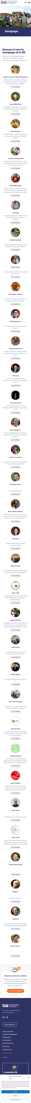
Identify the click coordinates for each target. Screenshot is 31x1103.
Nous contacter (9, 1024)
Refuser (15, 1095)
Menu (25, 2)
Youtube (7, 1017)
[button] (29, 1077)
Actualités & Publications (10, 1034)
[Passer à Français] (3, 1057)
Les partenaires (7, 1049)
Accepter (15, 1091)
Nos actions (6, 1046)
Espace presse (7, 1037)
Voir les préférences (15, 1099)
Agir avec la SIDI (7, 1053)
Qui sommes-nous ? (8, 1043)
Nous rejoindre (7, 1040)
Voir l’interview (15, 87)
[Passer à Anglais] (5, 1057)
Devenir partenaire (8, 1031)
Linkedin (4, 1017)
